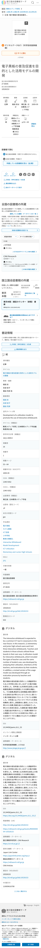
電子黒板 (6, 525)
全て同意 (31, 944)
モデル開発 (7, 529)
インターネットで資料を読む (11, 919)
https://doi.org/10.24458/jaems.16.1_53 (18, 815)
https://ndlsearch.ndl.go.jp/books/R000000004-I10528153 (20, 830)
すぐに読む (22, 53)
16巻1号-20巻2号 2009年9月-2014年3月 (21, 12)
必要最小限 (11, 944)
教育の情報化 (8, 538)
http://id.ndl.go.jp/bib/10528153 (15, 611)
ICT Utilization (8, 548)
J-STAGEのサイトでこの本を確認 (24, 252)
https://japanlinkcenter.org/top (15, 855)
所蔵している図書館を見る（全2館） (20, 163)
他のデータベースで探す (14, 187)
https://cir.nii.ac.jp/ (10, 843)
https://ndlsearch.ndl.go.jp (13, 599)
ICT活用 (6, 532)
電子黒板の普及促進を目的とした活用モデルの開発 (20, 374)
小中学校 (6, 535)
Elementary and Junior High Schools (17, 552)
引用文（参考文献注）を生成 (15, 180)
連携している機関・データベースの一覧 (23, 214)
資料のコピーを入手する (10, 922)
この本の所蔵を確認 (28, 269)
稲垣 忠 (6, 399)
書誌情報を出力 (11, 183)
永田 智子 (6, 403)
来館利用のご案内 (30, 294)
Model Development (11, 545)
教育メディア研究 (13, 8)
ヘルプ (8, 226)
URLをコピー (13, 175)
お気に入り (6, 175)
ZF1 (4, 560)
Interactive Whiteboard (12, 542)
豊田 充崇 (6, 406)
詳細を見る (33, 124)
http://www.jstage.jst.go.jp (13, 748)
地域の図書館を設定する (20, 230)
